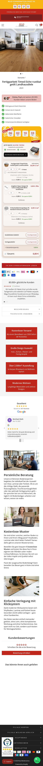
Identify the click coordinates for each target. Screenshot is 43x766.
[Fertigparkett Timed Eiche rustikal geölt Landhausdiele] (9, 676)
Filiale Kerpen (21, 727)
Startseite (21, 78)
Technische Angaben (21, 314)
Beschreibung (21, 309)
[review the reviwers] (8, 426)
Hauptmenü (21, 738)
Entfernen (21, 200)
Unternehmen (21, 743)
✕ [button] (11, 738)
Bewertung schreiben (21, 653)
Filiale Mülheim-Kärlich (21, 732)
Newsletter (21, 748)
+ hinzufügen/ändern (32, 235)
